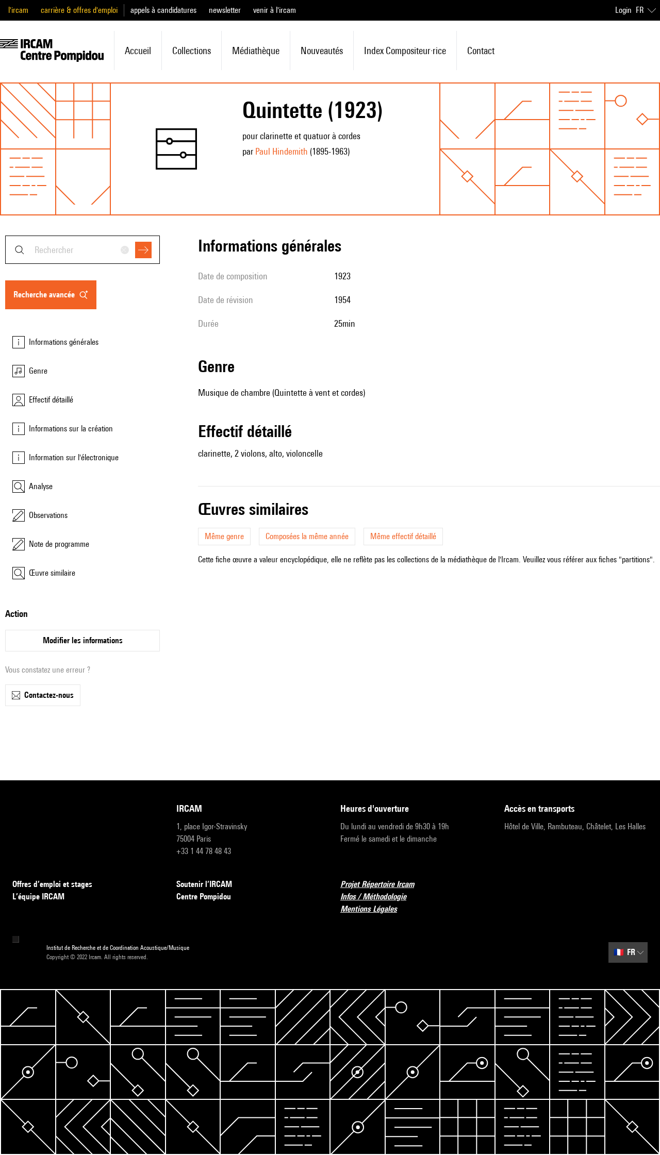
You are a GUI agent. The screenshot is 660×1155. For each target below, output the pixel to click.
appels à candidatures (163, 10)
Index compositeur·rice (405, 50)
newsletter (225, 10)
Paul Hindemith (281, 151)
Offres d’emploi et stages (52, 884)
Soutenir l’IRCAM (204, 884)
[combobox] (82, 250)
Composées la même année (307, 536)
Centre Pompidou (203, 896)
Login (623, 10)
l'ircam (18, 10)
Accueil (138, 50)
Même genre (224, 536)
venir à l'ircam (274, 10)
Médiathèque (255, 50)
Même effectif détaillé (403, 536)
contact (480, 50)
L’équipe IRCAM (38, 896)
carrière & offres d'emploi (79, 10)
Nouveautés (322, 50)
